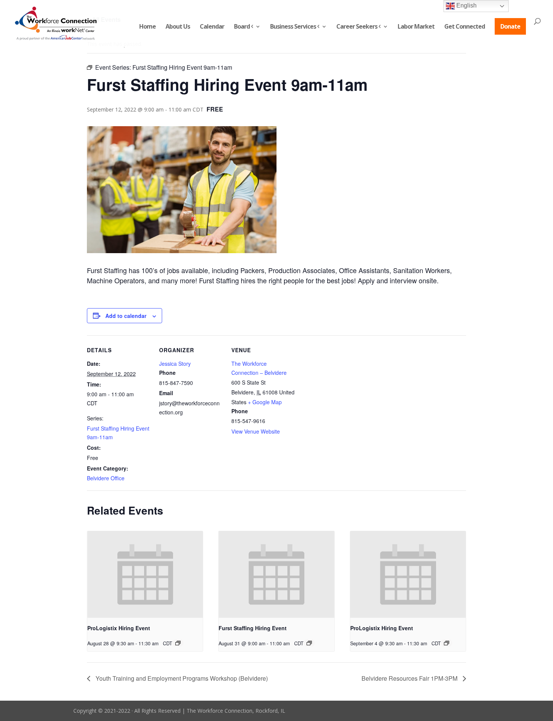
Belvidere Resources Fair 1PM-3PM (410, 678)
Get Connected (464, 27)
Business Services (293, 27)
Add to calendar (125, 315)
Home (147, 27)
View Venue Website (255, 431)
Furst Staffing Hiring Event (253, 628)
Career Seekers (356, 27)
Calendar (212, 27)
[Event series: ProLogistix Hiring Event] (178, 643)
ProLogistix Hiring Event (118, 628)
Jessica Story (175, 363)
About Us (178, 27)
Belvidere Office (106, 478)
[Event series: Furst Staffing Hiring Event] (309, 643)
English (466, 5)
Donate (510, 26)
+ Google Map (265, 402)
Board (242, 27)
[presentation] (145, 574)
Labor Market (416, 27)
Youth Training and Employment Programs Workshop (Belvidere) (181, 678)
